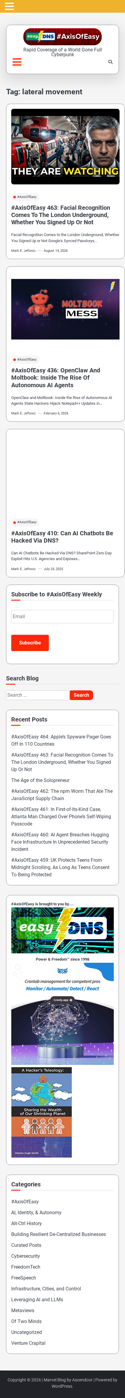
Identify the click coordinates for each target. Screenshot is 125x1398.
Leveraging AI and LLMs (37, 1299)
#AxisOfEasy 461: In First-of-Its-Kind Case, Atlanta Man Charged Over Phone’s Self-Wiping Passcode (61, 816)
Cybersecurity (25, 1256)
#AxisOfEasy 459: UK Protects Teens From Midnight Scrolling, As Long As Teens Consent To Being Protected (60, 867)
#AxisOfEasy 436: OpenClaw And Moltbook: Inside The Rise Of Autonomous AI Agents (55, 377)
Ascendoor (82, 1379)
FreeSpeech (23, 1278)
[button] (10, 6)
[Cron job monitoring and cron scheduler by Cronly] (62, 1063)
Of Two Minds (26, 1321)
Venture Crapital (28, 1343)
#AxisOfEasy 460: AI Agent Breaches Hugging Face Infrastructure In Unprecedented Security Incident (60, 842)
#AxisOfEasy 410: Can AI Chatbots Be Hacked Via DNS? (62, 537)
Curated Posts (26, 1245)
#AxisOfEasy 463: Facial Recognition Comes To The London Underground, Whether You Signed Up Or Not (60, 215)
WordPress (62, 1386)
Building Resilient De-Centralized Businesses (58, 1234)
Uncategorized (26, 1332)
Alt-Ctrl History (26, 1223)
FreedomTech (25, 1267)
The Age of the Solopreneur (40, 780)
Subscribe (30, 643)
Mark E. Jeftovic (23, 251)
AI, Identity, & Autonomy (36, 1212)
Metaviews (22, 1310)
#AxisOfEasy (26, 197)
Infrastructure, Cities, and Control (46, 1289)
